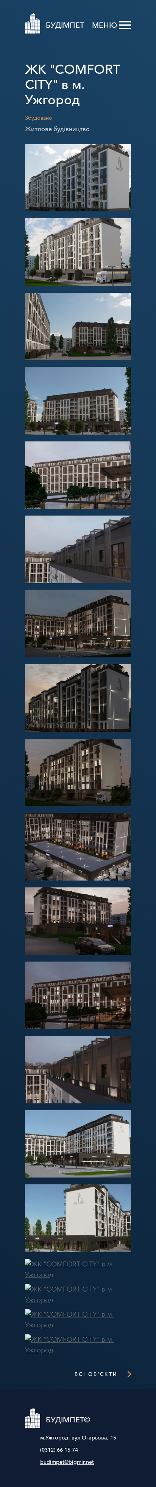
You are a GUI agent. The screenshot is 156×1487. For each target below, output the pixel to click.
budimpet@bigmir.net (67, 1461)
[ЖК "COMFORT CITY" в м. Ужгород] (78, 213)
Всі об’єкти (96, 1374)
